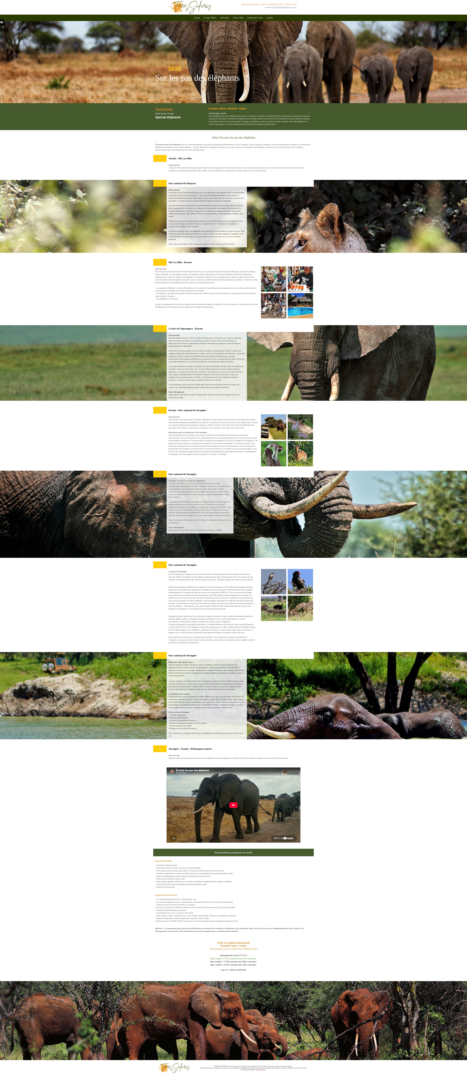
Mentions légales (261, 1070)
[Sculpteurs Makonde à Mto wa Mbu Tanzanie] (273, 305)
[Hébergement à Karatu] (300, 305)
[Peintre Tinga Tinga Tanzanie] (300, 278)
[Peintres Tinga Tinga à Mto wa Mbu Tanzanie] (273, 278)
